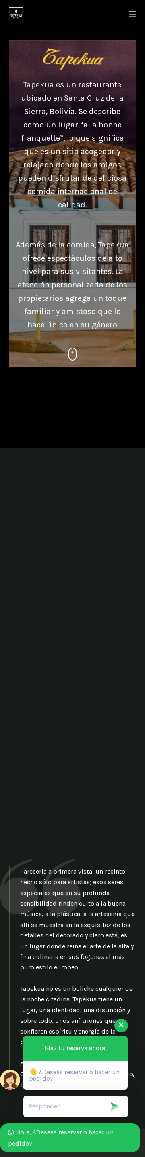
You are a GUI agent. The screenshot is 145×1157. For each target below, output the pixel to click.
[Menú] (132, 14)
